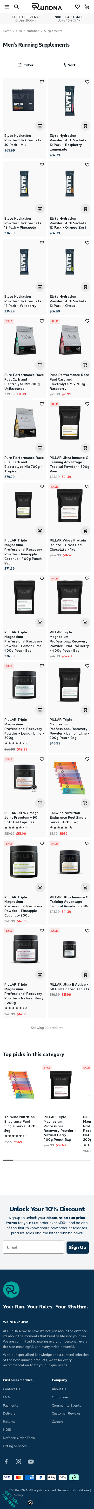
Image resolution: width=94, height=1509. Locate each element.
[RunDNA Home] (47, 6)
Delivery (9, 1413)
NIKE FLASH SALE (68, 18)
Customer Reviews (66, 1413)
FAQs (7, 1397)
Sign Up (77, 1247)
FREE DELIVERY (25, 18)
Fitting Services (15, 1446)
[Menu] (7, 7)
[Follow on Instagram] (18, 1461)
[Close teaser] (30, 1502)
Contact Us (11, 1389)
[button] (68, 65)
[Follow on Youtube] (30, 1461)
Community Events (66, 1405)
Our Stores (60, 1397)
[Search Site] (16, 7)
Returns (9, 1422)
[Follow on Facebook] (6, 1461)
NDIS (7, 1430)
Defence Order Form (19, 1438)
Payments (10, 1405)
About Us (59, 1389)
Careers (57, 1422)
